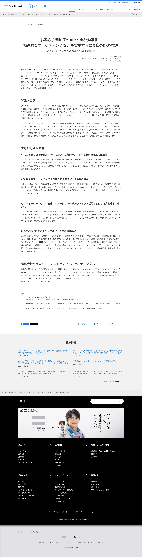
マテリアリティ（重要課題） (65, 490)
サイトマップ (99, 543)
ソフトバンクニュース (26, 462)
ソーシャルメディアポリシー (86, 512)
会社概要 (58, 454)
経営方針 (21, 481)
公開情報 (58, 465)
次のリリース (113, 324)
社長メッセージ (60, 451)
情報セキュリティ (44, 543)
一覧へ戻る (80, 324)
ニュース (21, 14)
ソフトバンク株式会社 (44, 14)
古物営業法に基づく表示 (85, 543)
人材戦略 (94, 457)
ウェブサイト (33, 281)
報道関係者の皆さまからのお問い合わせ (73, 519)
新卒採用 (94, 481)
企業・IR (13, 14)
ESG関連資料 (59, 496)
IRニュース (22, 498)
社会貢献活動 (59, 462)
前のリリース (98, 324)
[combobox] (104, 401)
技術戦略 (94, 454)
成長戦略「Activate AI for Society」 (104, 451)
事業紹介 (58, 457)
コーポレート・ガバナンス (27, 496)
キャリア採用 (96, 484)
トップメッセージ (61, 481)
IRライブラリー (23, 484)
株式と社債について (25, 493)
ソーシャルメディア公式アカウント (58, 512)
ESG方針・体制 (60, 484)
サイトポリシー (71, 543)
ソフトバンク (71, 537)
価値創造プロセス (61, 487)
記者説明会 (22, 460)
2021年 (56, 14)
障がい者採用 (96, 487)
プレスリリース (31, 14)
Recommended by (109, 381)
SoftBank (13, 6)
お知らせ (21, 454)
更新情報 (21, 457)
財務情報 (21, 487)
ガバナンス (58, 460)
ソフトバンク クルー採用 (100, 490)
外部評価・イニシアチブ (63, 498)
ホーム (7, 14)
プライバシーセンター (58, 543)
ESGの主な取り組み (61, 493)
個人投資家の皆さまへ (26, 490)
